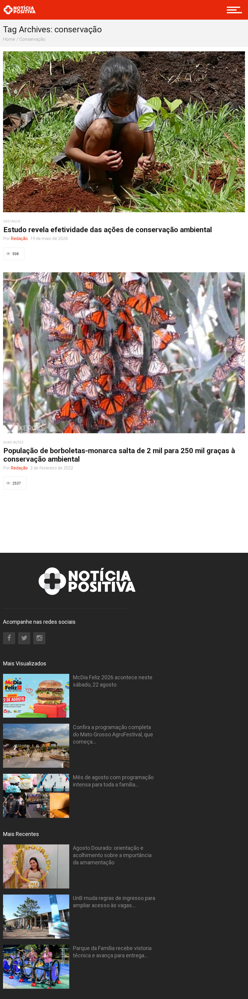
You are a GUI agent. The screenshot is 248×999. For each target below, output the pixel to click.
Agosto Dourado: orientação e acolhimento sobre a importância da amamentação (112, 855)
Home (9, 39)
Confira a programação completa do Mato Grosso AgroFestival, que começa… (113, 734)
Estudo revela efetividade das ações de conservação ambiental (107, 230)
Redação (19, 238)
